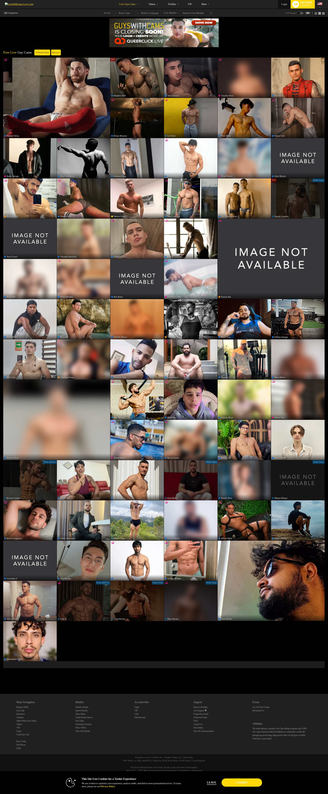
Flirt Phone (20, 745)
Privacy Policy (108, 786)
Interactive (20, 714)
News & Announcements (204, 731)
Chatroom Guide (200, 717)
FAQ (196, 721)
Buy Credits (21, 741)
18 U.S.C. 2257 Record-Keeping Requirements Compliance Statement (164, 770)
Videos (152, 4)
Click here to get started (261, 738)
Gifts (136, 714)
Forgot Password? (201, 714)
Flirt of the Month (83, 731)
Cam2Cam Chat (22, 734)
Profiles (172, 4)
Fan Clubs (80, 721)
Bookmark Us (258, 710)
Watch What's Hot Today (26, 721)
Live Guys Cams (127, 4)
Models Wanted (82, 707)
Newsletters (198, 727)
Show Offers (81, 727)
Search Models (82, 710)
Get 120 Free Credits (260, 707)
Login (284, 4)
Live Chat (20, 710)
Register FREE (22, 707)
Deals (18, 748)
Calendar (20, 717)
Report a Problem (201, 707)
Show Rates (80, 714)
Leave (211, 782)
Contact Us (198, 724)
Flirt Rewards (140, 717)
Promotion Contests (84, 724)
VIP (190, 4)
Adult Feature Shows (84, 717)
